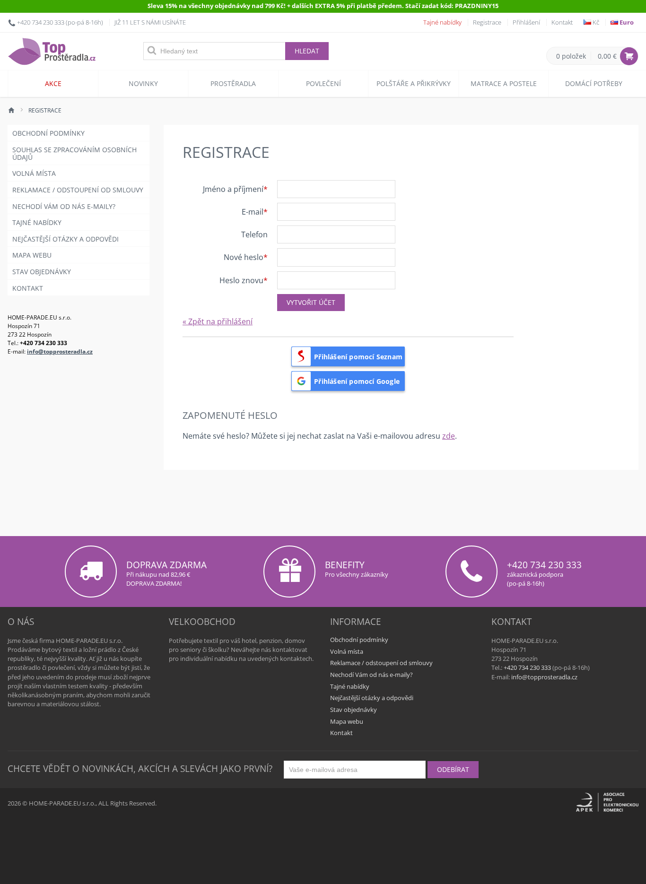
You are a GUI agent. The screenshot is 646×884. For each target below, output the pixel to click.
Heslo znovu (241, 280)
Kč (595, 22)
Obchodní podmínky (48, 133)
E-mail (252, 211)
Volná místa (34, 173)
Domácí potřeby (593, 83)
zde (448, 436)
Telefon (254, 234)
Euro (626, 22)
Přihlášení (526, 22)
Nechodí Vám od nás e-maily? (63, 206)
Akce (53, 83)
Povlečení (323, 83)
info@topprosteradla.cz (60, 351)
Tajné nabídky (442, 22)
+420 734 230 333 (40, 22)
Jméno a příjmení (233, 188)
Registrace (487, 22)
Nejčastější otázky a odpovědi (65, 238)
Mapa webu (32, 255)
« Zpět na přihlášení (218, 321)
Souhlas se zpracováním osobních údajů (74, 153)
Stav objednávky (41, 271)
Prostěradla (233, 83)
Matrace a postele (504, 83)
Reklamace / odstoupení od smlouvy (77, 189)
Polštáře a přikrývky (413, 83)
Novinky (143, 83)
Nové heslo (243, 256)
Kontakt (562, 22)
